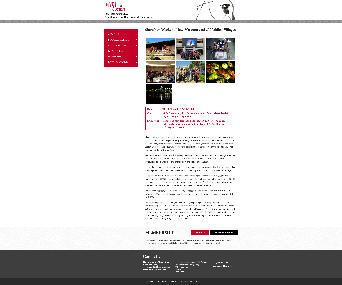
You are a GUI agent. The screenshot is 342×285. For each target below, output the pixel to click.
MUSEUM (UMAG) (118, 62)
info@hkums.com (225, 266)
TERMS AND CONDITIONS (154, 282)
